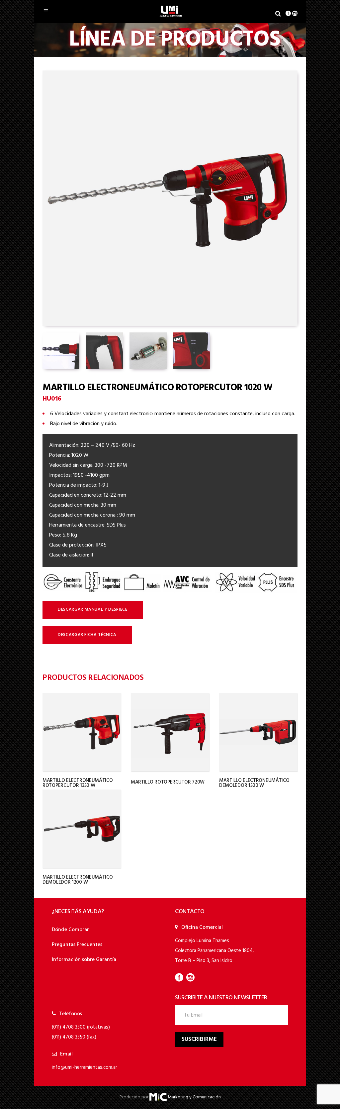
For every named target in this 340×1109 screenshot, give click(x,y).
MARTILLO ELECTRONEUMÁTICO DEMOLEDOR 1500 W (254, 783)
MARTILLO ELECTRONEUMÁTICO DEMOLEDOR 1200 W (77, 879)
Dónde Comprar (70, 929)
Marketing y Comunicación (194, 1097)
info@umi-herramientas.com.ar (84, 1067)
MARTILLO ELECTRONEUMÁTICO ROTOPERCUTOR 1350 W (77, 783)
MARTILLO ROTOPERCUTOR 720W (168, 782)
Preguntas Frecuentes (77, 944)
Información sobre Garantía (84, 959)
